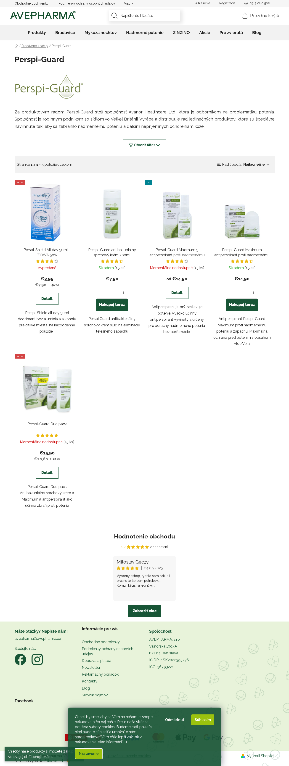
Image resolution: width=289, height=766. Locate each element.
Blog (86, 688)
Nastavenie (89, 753)
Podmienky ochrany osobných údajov (86, 3)
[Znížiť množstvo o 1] (100, 293)
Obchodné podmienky (31, 3)
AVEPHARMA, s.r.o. (164, 639)
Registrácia (227, 3)
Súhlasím (203, 720)
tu (125, 742)
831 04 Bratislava (163, 653)
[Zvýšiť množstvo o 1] (123, 293)
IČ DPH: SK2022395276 (169, 660)
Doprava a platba (96, 660)
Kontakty (89, 681)
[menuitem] (36, 32)
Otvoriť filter (144, 145)
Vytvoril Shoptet (261, 756)
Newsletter (91, 667)
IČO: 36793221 (161, 667)
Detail (47, 298)
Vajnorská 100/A (163, 646)
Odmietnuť (174, 720)
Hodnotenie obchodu (144, 536)
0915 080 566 (259, 3)
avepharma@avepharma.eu (38, 638)
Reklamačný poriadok (100, 674)
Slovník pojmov (95, 695)
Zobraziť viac (144, 611)
